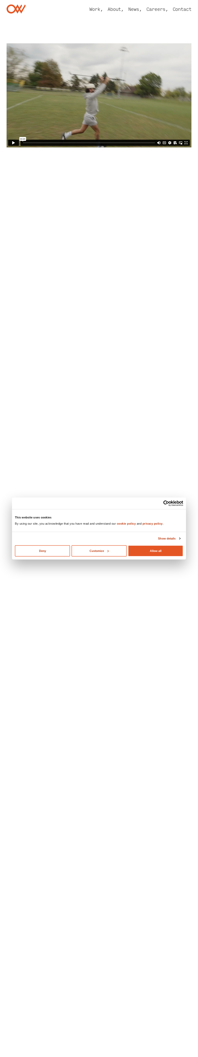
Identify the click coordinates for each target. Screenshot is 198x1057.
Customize (97, 550)
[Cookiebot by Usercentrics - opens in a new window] (166, 503)
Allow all (155, 550)
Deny (42, 550)
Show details (167, 538)
